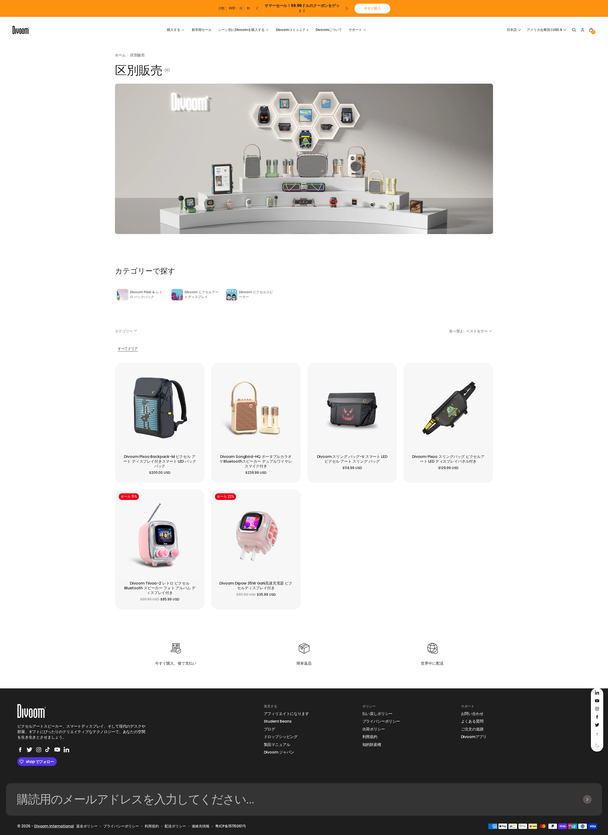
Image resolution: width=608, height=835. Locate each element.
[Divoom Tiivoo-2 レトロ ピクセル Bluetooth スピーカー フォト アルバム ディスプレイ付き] (159, 534)
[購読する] (587, 799)
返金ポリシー (87, 826)
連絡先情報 (200, 826)
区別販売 (137, 55)
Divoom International (54, 826)
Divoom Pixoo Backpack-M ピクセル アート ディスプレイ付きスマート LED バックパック (159, 461)
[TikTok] (48, 750)
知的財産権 (371, 744)
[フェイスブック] (20, 750)
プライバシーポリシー (381, 721)
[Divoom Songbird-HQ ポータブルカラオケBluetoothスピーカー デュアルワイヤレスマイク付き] (256, 407)
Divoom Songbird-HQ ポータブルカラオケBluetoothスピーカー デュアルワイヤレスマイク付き (256, 461)
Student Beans (278, 721)
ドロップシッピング (281, 736)
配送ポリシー (175, 826)
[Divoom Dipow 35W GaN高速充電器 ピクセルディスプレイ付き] (256, 534)
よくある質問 (472, 721)
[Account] (582, 30)
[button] (514, 30)
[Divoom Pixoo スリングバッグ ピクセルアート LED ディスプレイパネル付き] (448, 407)
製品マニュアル (277, 744)
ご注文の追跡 (472, 729)
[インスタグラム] (39, 750)
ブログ (269, 729)
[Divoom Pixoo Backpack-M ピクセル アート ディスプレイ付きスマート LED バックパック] (159, 407)
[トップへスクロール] (597, 734)
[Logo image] (21, 30)
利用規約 (369, 736)
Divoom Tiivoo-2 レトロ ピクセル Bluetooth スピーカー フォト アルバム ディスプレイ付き (159, 588)
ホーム (120, 55)
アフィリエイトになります (286, 713)
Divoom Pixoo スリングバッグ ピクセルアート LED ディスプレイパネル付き (448, 459)
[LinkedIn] (66, 750)
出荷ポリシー (373, 729)
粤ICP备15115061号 (230, 826)
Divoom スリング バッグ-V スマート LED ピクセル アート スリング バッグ (352, 459)
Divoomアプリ (474, 736)
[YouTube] (57, 750)
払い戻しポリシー (377, 713)
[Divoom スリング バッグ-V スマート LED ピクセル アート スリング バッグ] (352, 407)
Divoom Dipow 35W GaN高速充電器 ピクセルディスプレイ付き (255, 586)
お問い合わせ (472, 713)
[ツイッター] (29, 750)
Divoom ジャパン (279, 752)
